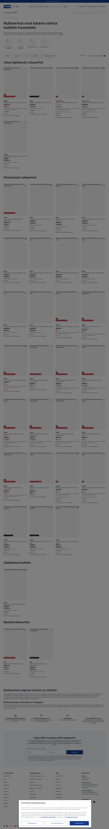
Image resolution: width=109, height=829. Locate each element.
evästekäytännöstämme (72, 817)
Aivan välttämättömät (57, 823)
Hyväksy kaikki (79, 823)
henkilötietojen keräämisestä (48, 817)
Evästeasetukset (32, 823)
